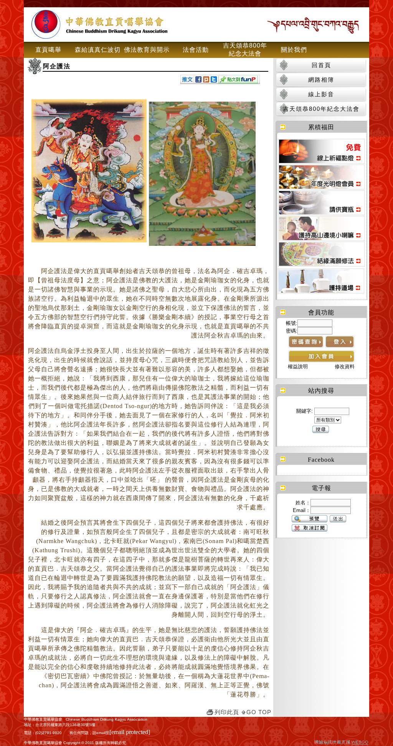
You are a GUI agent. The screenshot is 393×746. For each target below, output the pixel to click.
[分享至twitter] (214, 80)
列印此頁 (227, 712)
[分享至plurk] (206, 80)
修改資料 (345, 366)
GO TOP (258, 712)
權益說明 (298, 366)
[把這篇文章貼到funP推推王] (238, 81)
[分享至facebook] (198, 80)
